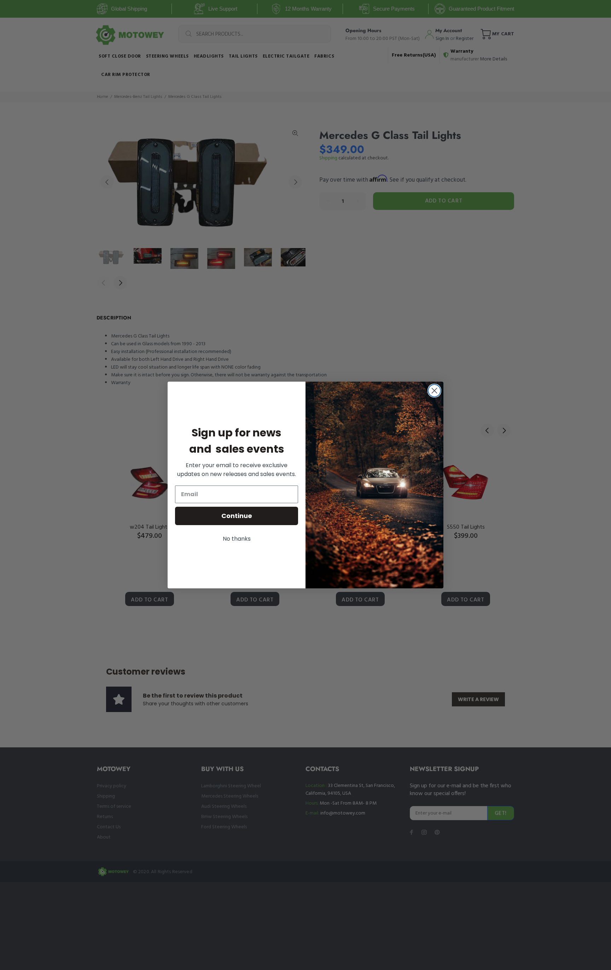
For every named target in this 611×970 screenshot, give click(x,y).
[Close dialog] (434, 390)
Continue (236, 515)
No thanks (237, 539)
